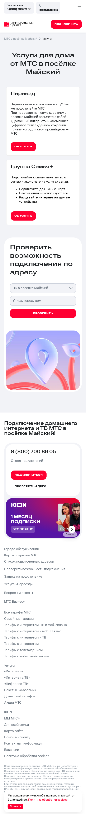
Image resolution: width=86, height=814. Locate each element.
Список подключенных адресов (29, 562)
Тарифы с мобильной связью (26, 656)
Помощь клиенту (17, 737)
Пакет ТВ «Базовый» (20, 690)
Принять (15, 806)
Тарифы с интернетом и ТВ (25, 638)
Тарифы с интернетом (21, 644)
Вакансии (11, 750)
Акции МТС (13, 703)
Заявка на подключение (23, 577)
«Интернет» (13, 671)
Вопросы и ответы (18, 593)
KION (8, 712)
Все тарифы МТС (17, 613)
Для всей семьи (16, 725)
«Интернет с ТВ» (17, 678)
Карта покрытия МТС (21, 555)
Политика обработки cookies (26, 756)
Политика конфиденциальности (23, 768)
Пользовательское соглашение (23, 776)
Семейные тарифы (19, 619)
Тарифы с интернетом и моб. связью (32, 631)
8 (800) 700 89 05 (19, 9)
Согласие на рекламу (17, 771)
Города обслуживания (21, 549)
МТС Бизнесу (14, 602)
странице (9, 781)
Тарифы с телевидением (23, 650)
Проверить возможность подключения (34, 569)
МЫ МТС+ (12, 719)
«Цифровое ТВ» (16, 684)
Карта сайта (14, 731)
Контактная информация (23, 744)
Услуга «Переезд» (18, 584)
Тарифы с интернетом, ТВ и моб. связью (35, 625)
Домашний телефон (19, 696)
